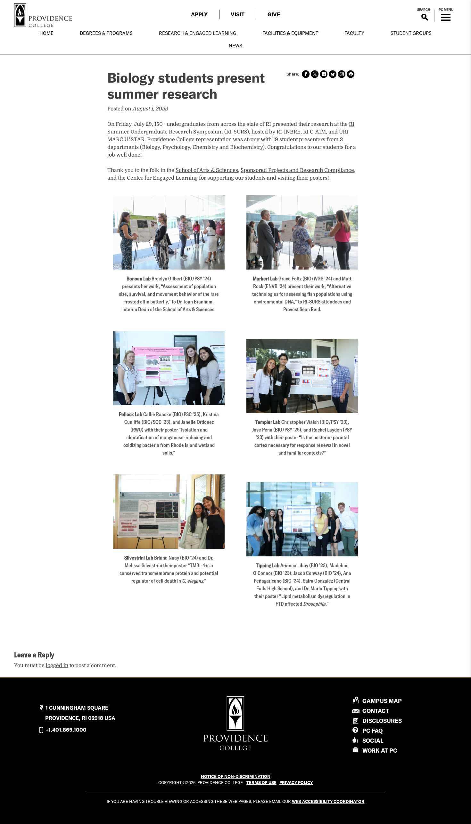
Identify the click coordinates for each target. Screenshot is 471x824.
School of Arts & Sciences (207, 170)
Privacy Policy (296, 782)
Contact (375, 711)
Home (46, 33)
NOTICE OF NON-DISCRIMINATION (235, 776)
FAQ (372, 730)
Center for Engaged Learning (162, 178)
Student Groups (411, 33)
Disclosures (382, 720)
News (235, 46)
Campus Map (382, 701)
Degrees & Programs (106, 33)
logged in (57, 665)
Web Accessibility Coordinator (328, 801)
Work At (379, 750)
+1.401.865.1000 (66, 730)
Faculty (354, 33)
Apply (199, 14)
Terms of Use (261, 782)
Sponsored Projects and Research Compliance (297, 170)
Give (274, 14)
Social (373, 740)
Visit (237, 14)
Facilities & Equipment (290, 33)
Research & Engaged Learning (197, 33)
